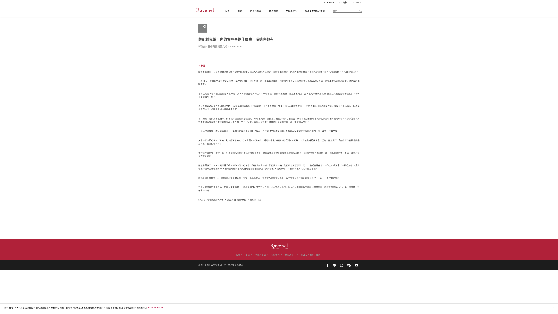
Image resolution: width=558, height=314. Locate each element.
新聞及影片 (291, 10)
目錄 (240, 10)
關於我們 (273, 10)
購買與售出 (255, 10)
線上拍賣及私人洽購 (315, 10)
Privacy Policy (155, 307)
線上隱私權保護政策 (233, 264)
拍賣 (227, 10)
